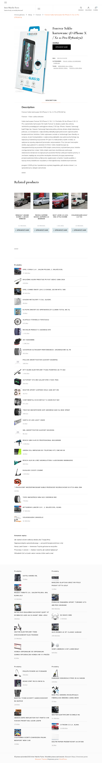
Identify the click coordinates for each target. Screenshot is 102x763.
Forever (56, 63)
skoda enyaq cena (60, 68)
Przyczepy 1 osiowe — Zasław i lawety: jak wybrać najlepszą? (36, 550)
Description (51, 100)
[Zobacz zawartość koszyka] (95, 8)
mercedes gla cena (65, 66)
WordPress (63, 759)
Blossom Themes (41, 759)
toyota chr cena (75, 68)
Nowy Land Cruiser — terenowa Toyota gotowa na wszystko (35, 546)
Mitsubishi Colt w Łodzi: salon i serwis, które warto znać (33, 553)
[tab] (51, 100)
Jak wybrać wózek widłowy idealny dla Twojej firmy (32, 540)
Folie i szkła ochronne (72, 61)
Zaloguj (88, 10)
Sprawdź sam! (61, 47)
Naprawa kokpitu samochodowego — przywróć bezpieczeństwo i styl (38, 543)
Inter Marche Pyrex (11, 7)
